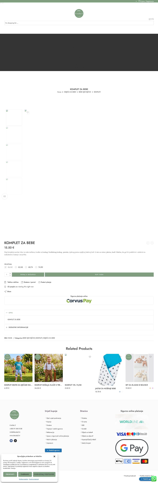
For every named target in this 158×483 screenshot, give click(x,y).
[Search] (153, 19)
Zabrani (25, 474)
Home (59, 92)
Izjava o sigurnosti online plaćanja (58, 436)
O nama (81, 37)
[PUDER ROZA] (153, 388)
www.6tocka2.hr (15, 435)
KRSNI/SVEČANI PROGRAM (81, 55)
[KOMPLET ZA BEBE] (152, 242)
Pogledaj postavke (44, 474)
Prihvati (10, 474)
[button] (54, 456)
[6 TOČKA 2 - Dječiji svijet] (79, 13)
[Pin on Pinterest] (23, 291)
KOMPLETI (97, 92)
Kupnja (49, 422)
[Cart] (149, 19)
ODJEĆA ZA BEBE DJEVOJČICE (81, 47)
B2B (80, 70)
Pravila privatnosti (34, 479)
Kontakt (81, 40)
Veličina (8, 264)
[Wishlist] (151, 19)
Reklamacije (50, 432)
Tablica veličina (12, 282)
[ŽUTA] (122, 392)
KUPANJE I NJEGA (81, 67)
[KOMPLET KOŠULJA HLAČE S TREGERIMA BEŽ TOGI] (49, 368)
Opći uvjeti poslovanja (54, 418)
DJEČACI (81, 57)
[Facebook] (11, 440)
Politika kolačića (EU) (147, 476)
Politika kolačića (23, 479)
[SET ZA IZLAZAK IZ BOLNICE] (140, 368)
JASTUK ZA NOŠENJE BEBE (105, 388)
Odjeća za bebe (87, 432)
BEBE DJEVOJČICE (85, 92)
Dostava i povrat (29, 282)
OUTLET (81, 62)
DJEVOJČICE (81, 60)
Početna (84, 418)
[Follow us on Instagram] (9, 8)
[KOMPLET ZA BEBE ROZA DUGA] (14, 118)
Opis (11, 313)
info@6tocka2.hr (15, 432)
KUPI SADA (99, 275)
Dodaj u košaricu (28, 275)
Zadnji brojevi (86, 443)
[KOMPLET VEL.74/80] (79, 368)
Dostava (49, 425)
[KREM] (150, 388)
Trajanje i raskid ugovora (55, 429)
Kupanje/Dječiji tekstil (89, 439)
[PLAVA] (120, 392)
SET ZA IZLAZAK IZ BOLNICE (137, 385)
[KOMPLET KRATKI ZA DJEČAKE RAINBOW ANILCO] (18, 368)
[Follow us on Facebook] (5, 8)
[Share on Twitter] (14, 291)
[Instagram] (15, 440)
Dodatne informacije (18, 327)
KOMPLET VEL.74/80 (73, 385)
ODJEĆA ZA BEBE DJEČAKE (81, 45)
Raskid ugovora (53, 450)
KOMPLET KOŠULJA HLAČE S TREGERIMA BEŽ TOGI (49, 385)
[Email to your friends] (27, 291)
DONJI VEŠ (81, 52)
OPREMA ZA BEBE (80, 65)
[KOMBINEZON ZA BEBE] (148, 242)
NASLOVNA (80, 35)
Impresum (50, 443)
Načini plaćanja (52, 439)
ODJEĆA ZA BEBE (80, 42)
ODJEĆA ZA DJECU (80, 50)
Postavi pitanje (45, 282)
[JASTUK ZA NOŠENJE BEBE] (109, 369)
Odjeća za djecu (87, 436)
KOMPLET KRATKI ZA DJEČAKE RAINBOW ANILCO (18, 385)
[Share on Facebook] (19, 291)
